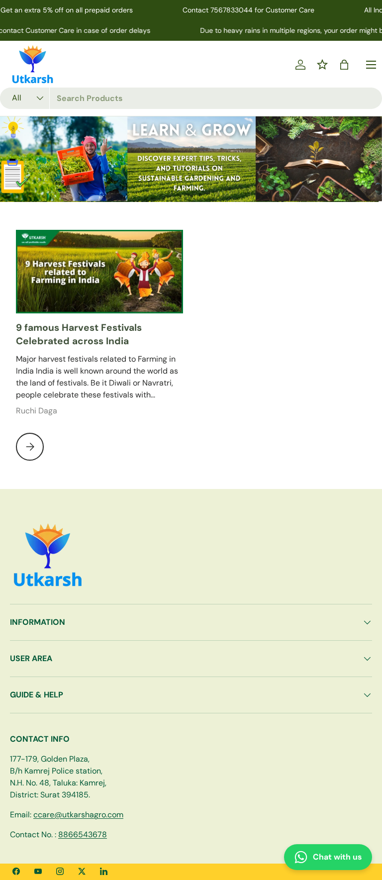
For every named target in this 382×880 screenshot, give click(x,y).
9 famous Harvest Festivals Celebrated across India (79, 334)
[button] (344, 65)
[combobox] (191, 98)
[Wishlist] (322, 65)
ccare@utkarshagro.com (78, 814)
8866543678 (82, 834)
